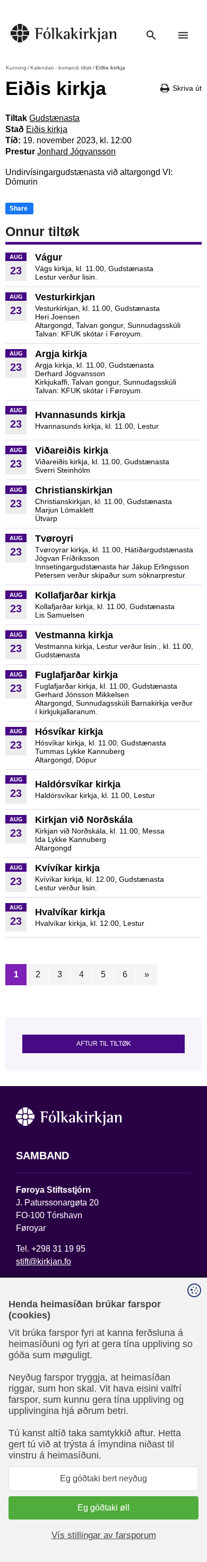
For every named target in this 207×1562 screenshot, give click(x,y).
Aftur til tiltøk (103, 1043)
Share (19, 208)
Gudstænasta (54, 118)
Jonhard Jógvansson (76, 151)
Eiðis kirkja (46, 129)
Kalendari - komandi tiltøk (61, 68)
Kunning (16, 68)
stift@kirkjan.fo (43, 1261)
